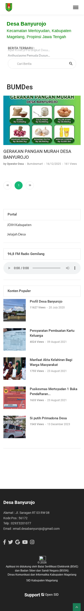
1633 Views (37, 400)
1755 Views (37, 371)
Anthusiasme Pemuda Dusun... (29, 57)
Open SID (51, 595)
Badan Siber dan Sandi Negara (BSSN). (44, 570)
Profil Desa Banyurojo (46, 301)
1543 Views (37, 424)
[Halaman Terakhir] (30, 185)
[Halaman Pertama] (7, 185)
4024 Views (37, 341)
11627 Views (38, 307)
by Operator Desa (13, 163)
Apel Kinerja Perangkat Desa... (29, 52)
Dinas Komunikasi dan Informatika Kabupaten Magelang (42, 574)
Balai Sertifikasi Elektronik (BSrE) (58, 566)
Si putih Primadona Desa (48, 418)
